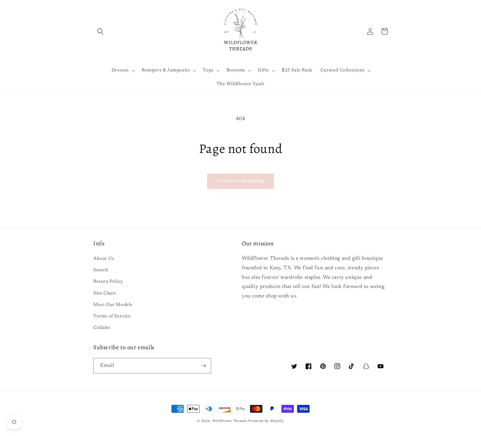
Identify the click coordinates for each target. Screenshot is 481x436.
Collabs (101, 328)
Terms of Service (112, 316)
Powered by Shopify (266, 421)
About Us (103, 258)
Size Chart (104, 293)
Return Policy (108, 281)
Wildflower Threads (229, 421)
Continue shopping (240, 181)
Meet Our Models (113, 305)
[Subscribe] (203, 365)
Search (100, 270)
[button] (100, 31)
